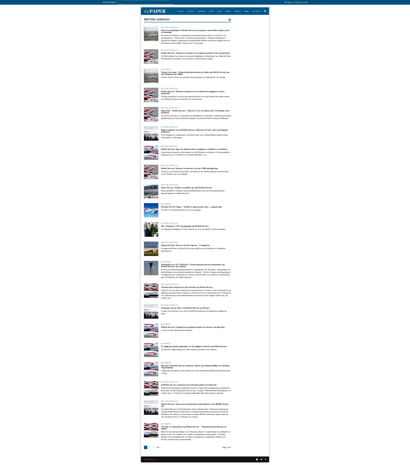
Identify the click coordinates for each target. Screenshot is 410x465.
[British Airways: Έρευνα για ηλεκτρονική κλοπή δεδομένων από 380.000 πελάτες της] (151, 407)
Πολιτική (180, 11)
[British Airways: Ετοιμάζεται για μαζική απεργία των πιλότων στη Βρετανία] (151, 330)
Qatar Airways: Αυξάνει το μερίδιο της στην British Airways (186, 188)
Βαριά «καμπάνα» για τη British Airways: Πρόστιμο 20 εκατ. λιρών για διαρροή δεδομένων (194, 131)
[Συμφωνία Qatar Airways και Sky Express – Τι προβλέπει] (151, 249)
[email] (257, 459)
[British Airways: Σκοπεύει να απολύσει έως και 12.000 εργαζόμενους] (151, 172)
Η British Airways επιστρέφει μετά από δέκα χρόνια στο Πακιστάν (189, 385)
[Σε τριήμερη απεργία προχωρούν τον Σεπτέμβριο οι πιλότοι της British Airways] (151, 350)
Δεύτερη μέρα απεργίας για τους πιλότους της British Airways (187, 287)
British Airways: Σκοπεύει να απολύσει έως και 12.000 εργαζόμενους (189, 168)
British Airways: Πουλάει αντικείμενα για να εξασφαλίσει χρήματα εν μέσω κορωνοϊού (192, 92)
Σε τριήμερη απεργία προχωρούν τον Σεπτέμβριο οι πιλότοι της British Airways (194, 346)
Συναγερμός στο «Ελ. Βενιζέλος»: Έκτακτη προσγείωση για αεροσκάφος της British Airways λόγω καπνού (193, 265)
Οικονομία (190, 11)
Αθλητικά (237, 11)
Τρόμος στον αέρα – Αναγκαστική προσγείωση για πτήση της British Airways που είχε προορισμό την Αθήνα (195, 73)
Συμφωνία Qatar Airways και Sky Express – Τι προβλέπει (185, 245)
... (204, 43)
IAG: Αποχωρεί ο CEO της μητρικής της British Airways (185, 226)
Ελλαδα (166, 262)
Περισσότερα (256, 11)
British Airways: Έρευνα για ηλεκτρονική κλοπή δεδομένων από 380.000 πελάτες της (194, 405)
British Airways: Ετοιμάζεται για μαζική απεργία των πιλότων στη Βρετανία (193, 327)
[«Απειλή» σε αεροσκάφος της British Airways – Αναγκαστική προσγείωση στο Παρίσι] (151, 430)
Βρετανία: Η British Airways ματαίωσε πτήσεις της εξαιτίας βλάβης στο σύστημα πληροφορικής (195, 367)
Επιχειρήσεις (201, 11)
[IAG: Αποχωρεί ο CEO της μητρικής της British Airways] (151, 229)
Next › (159, 447)
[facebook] (265, 459)
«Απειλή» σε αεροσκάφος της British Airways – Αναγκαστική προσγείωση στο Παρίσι (193, 428)
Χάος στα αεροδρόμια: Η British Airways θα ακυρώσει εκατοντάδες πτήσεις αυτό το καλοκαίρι (195, 31)
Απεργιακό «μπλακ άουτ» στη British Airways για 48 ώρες (185, 308)
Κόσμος (219, 11)
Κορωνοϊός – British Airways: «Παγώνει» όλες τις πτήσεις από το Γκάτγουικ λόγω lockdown (195, 112)
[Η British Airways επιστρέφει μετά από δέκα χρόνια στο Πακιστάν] (151, 388)
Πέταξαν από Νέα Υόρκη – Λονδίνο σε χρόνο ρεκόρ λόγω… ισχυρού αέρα (191, 207)
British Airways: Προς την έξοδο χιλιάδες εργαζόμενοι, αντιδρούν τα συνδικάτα (194, 149)
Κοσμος (166, 69)
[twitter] (261, 459)
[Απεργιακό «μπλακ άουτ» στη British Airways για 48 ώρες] (151, 311)
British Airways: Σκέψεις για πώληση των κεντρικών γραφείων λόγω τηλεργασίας (195, 53)
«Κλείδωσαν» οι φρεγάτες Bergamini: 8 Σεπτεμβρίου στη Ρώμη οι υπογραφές (145, 2)
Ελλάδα (211, 11)
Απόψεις (228, 11)
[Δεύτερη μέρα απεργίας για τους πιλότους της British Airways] (151, 290)
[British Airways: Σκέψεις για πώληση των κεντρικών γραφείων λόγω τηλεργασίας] (151, 56)
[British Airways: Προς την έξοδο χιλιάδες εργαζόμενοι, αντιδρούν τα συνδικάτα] (151, 152)
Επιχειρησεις (170, 27)
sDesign (246, 11)
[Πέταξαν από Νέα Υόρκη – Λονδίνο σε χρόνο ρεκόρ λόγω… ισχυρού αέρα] (151, 210)
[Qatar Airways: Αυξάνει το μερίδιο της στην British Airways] (151, 191)
